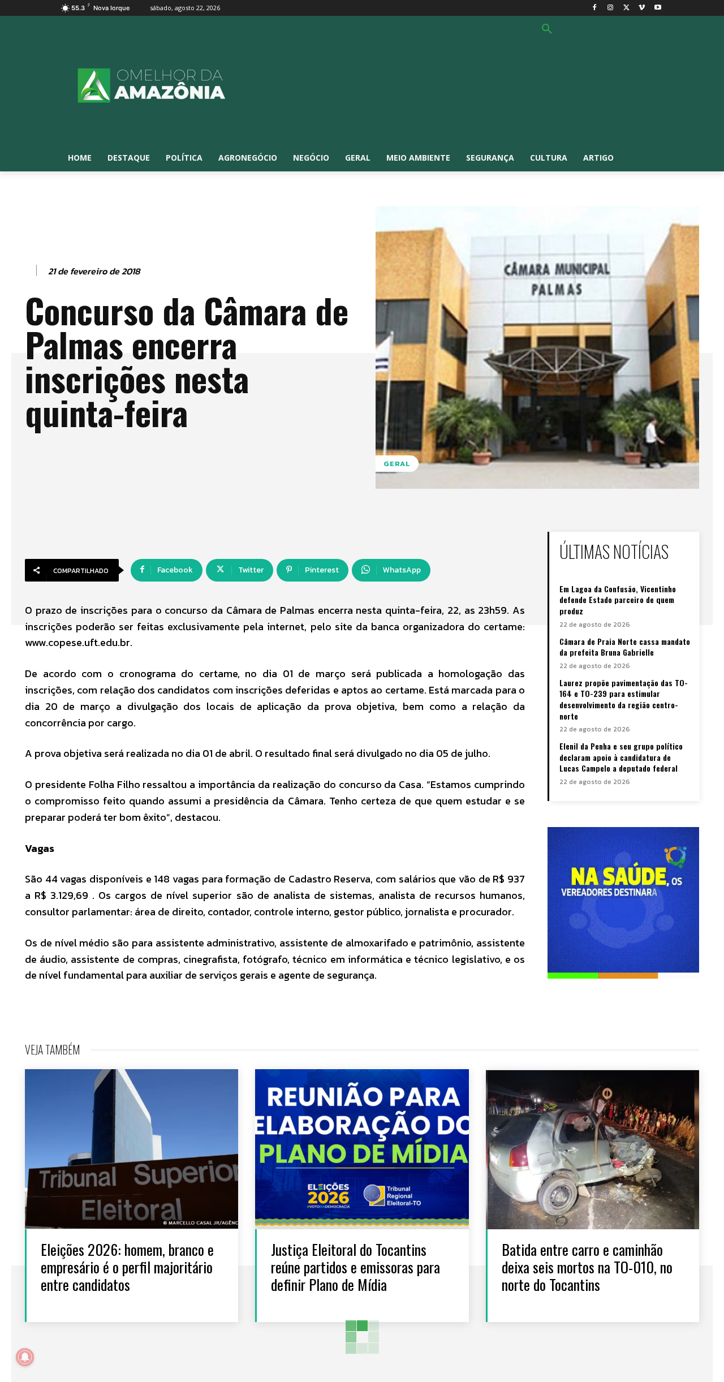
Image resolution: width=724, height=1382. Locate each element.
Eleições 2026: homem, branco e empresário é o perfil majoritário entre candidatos (127, 1266)
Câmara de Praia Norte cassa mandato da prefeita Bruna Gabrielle (624, 646)
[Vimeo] (641, 8)
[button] (547, 29)
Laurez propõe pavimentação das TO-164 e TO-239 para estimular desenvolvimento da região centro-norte (623, 699)
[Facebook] (594, 8)
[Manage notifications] (25, 1357)
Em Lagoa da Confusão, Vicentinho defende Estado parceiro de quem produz (617, 600)
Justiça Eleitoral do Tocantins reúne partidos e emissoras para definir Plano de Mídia (355, 1266)
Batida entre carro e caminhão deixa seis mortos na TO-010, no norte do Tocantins (587, 1266)
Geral (397, 463)
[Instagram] (610, 8)
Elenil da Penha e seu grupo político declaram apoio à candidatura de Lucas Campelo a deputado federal (621, 757)
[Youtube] (657, 8)
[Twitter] (626, 8)
